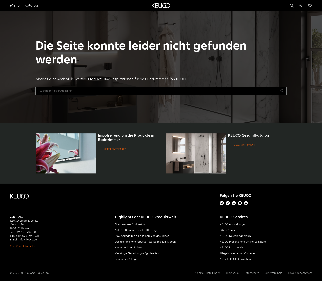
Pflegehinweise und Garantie (237, 253)
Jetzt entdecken (115, 149)
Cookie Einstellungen (207, 273)
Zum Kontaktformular (22, 246)
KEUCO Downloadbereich (235, 236)
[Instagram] (228, 203)
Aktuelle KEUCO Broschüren (236, 259)
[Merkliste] (310, 6)
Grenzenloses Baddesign (130, 224)
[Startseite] (161, 5)
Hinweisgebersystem (299, 273)
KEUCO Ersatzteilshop (233, 247)
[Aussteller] (301, 6)
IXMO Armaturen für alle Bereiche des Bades (142, 236)
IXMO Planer (227, 230)
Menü (15, 5)
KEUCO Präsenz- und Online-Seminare (243, 242)
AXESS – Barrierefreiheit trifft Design (136, 230)
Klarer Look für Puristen (129, 247)
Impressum (232, 273)
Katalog (31, 5)
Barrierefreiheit (273, 273)
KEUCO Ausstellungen (233, 224)
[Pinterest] (222, 203)
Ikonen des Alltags (126, 259)
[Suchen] (292, 6)
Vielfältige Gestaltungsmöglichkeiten (137, 253)
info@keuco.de (28, 239)
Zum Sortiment (244, 145)
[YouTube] (240, 203)
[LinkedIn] (234, 203)
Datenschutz (251, 273)
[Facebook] (246, 203)
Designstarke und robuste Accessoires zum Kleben (145, 242)
